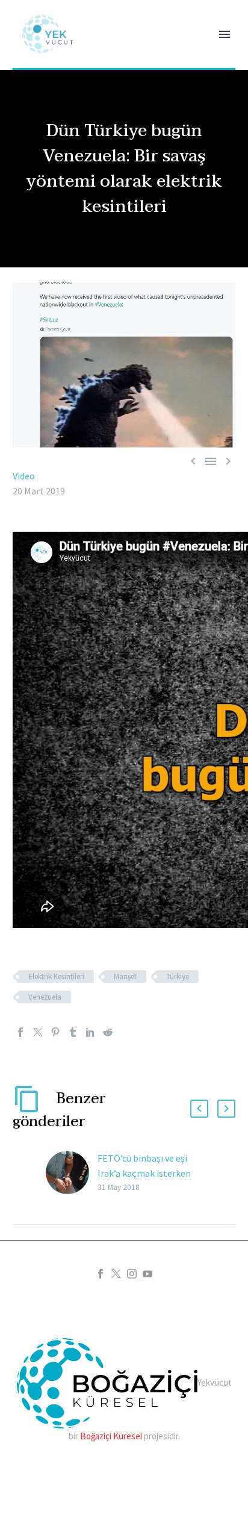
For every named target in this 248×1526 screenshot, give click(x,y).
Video (24, 476)
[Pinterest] (55, 1032)
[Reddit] (108, 1032)
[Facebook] (20, 1032)
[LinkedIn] (90, 1032)
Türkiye (177, 976)
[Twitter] (38, 1032)
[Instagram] (132, 1273)
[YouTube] (147, 1273)
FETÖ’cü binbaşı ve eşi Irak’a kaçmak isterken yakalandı (144, 1173)
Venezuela (44, 997)
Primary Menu (224, 34)
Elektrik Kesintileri (56, 976)
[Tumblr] (73, 1032)
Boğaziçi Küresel (111, 1436)
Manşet (125, 976)
